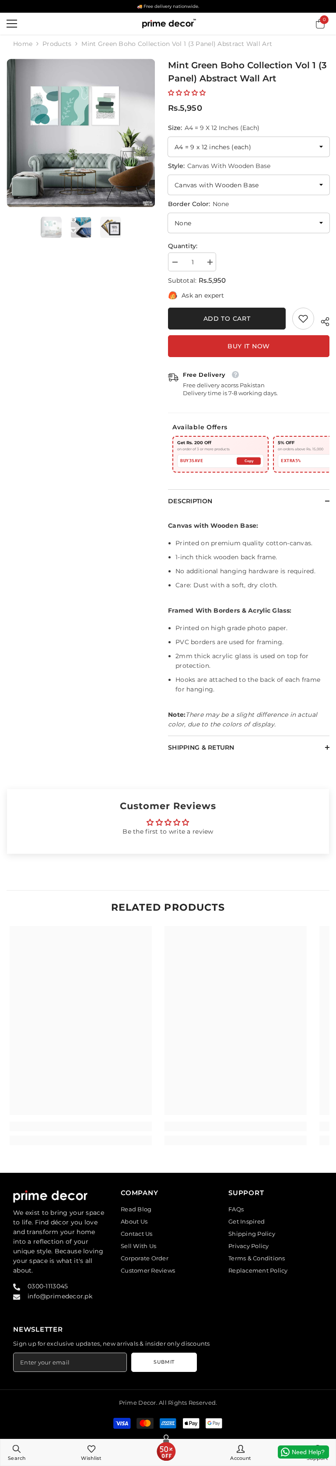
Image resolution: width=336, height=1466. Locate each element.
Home (22, 44)
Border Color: (198, 204)
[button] (187, 93)
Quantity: (183, 246)
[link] (303, 319)
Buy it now (249, 346)
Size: (213, 128)
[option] (81, 133)
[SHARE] (321, 320)
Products (56, 44)
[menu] (12, 23)
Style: (219, 166)
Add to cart (227, 319)
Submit (164, 1362)
